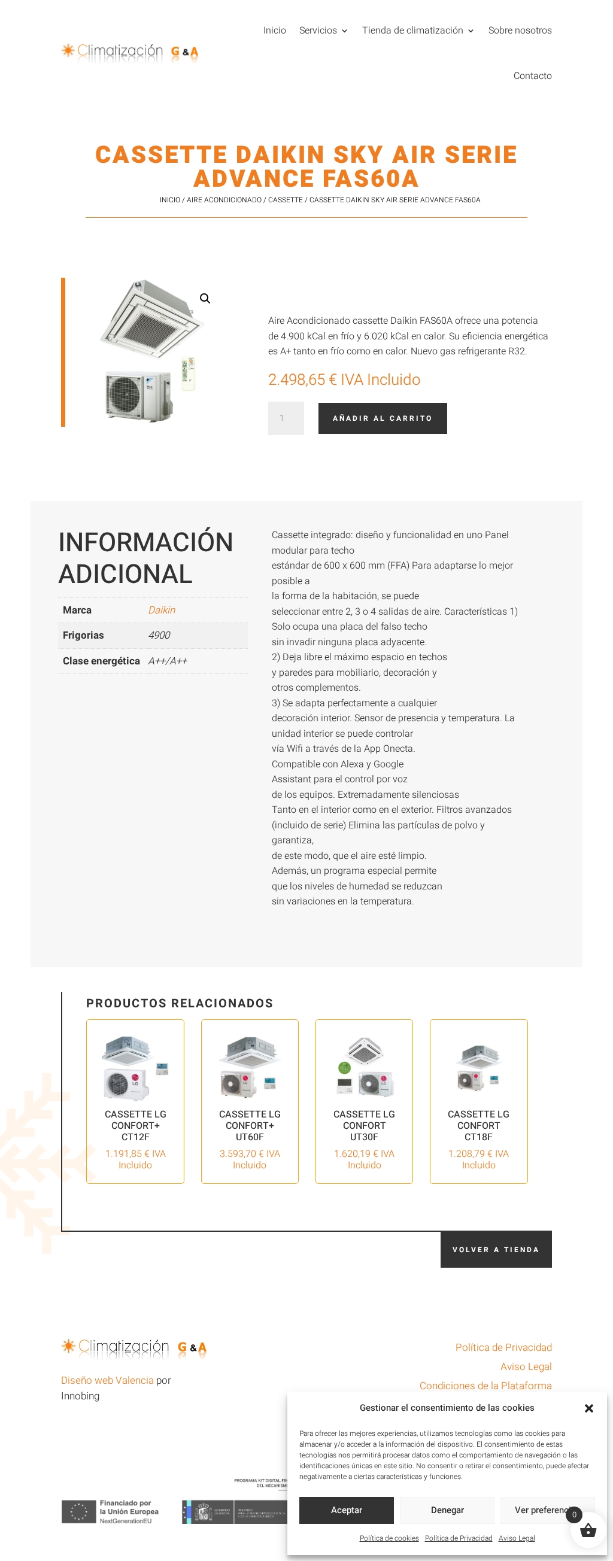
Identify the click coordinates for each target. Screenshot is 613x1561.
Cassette (285, 200)
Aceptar (346, 1510)
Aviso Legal (517, 1538)
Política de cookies (389, 1538)
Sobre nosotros (520, 30)
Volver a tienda (496, 1249)
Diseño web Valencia (107, 1380)
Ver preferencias (548, 1510)
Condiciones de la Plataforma (486, 1385)
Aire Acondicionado (224, 200)
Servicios (318, 30)
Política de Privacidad (459, 1538)
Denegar (447, 1510)
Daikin (161, 610)
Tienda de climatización (412, 30)
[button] (589, 1408)
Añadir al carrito (383, 418)
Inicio (274, 30)
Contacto (533, 76)
